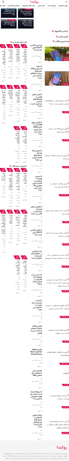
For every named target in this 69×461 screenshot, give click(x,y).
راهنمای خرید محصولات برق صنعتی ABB (37, 373)
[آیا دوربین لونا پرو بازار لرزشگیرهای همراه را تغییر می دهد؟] (57, 161)
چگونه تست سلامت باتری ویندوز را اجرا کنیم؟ (24, 178)
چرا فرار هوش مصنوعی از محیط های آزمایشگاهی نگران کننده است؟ (37, 421)
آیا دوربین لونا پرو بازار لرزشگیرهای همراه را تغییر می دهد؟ (26, 13)
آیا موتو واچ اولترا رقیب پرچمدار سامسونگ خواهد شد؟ (25, 97)
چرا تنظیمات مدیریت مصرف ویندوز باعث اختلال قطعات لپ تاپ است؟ (10, 182)
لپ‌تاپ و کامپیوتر (61, 31)
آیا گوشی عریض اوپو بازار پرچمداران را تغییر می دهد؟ (9, 23)
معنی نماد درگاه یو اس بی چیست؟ (3, 177)
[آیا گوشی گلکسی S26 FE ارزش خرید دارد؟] (57, 239)
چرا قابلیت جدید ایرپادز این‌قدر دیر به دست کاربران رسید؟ (3, 97)
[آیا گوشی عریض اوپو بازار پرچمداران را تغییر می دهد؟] (57, 216)
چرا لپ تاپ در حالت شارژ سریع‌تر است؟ (10, 219)
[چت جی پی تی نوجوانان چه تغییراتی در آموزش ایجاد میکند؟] (57, 285)
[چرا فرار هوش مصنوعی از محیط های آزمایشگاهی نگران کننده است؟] (57, 427)
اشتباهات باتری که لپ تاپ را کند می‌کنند (17, 221)
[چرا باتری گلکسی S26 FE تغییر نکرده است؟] (57, 54)
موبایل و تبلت (11, 19)
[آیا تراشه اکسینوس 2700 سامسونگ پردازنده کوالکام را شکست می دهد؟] (57, 78)
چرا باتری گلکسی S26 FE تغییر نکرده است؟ (36, 47)
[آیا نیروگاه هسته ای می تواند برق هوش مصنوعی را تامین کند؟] (57, 401)
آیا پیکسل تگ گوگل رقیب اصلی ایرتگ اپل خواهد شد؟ (3, 57)
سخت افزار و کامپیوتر (24, 169)
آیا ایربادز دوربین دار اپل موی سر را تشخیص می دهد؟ (37, 305)
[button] (65, 2)
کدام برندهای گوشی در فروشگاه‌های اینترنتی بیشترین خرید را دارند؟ (36, 100)
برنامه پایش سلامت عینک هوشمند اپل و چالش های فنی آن (24, 56)
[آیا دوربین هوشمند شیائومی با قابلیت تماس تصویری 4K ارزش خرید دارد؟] (57, 189)
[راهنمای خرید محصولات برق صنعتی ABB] (57, 379)
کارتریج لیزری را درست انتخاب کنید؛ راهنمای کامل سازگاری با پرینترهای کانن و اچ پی (3, 224)
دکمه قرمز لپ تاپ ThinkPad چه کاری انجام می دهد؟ (17, 267)
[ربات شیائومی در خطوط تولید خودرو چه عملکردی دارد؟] (57, 261)
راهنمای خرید (28, 8)
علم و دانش (63, 37)
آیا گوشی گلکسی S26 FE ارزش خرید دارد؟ (36, 232)
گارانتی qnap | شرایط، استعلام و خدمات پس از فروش (36, 329)
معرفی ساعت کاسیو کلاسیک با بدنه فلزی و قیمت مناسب (18, 55)
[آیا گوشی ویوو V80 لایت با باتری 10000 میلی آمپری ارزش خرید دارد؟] (57, 134)
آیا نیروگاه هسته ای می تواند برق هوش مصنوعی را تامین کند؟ (36, 395)
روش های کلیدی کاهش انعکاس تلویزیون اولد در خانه (25, 221)
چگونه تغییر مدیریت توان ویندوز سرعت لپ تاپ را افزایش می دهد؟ (18, 182)
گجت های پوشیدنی (24, 46)
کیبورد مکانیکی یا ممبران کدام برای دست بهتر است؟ (24, 267)
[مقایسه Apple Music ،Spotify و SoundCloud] (57, 358)
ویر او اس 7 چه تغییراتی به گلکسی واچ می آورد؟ (24, 137)
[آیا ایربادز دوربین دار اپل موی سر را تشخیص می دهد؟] (57, 311)
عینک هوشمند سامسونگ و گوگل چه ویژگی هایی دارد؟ (17, 137)
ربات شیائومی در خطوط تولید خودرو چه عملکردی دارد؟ (36, 255)
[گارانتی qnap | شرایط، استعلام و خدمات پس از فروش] (57, 336)
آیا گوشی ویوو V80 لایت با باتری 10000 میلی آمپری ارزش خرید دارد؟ (9, 12)
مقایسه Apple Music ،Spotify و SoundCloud (36, 352)
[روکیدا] (34, 2)
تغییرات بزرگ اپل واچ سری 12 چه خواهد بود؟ (10, 95)
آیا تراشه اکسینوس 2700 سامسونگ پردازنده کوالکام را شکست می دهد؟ (36, 72)
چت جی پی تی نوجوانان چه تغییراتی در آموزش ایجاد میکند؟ (36, 279)
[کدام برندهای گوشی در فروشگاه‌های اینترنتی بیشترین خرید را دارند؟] (57, 106)
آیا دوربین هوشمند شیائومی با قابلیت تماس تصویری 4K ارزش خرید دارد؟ (27, 23)
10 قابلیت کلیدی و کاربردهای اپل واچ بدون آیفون (17, 96)
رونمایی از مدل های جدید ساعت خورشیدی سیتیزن (10, 55)
